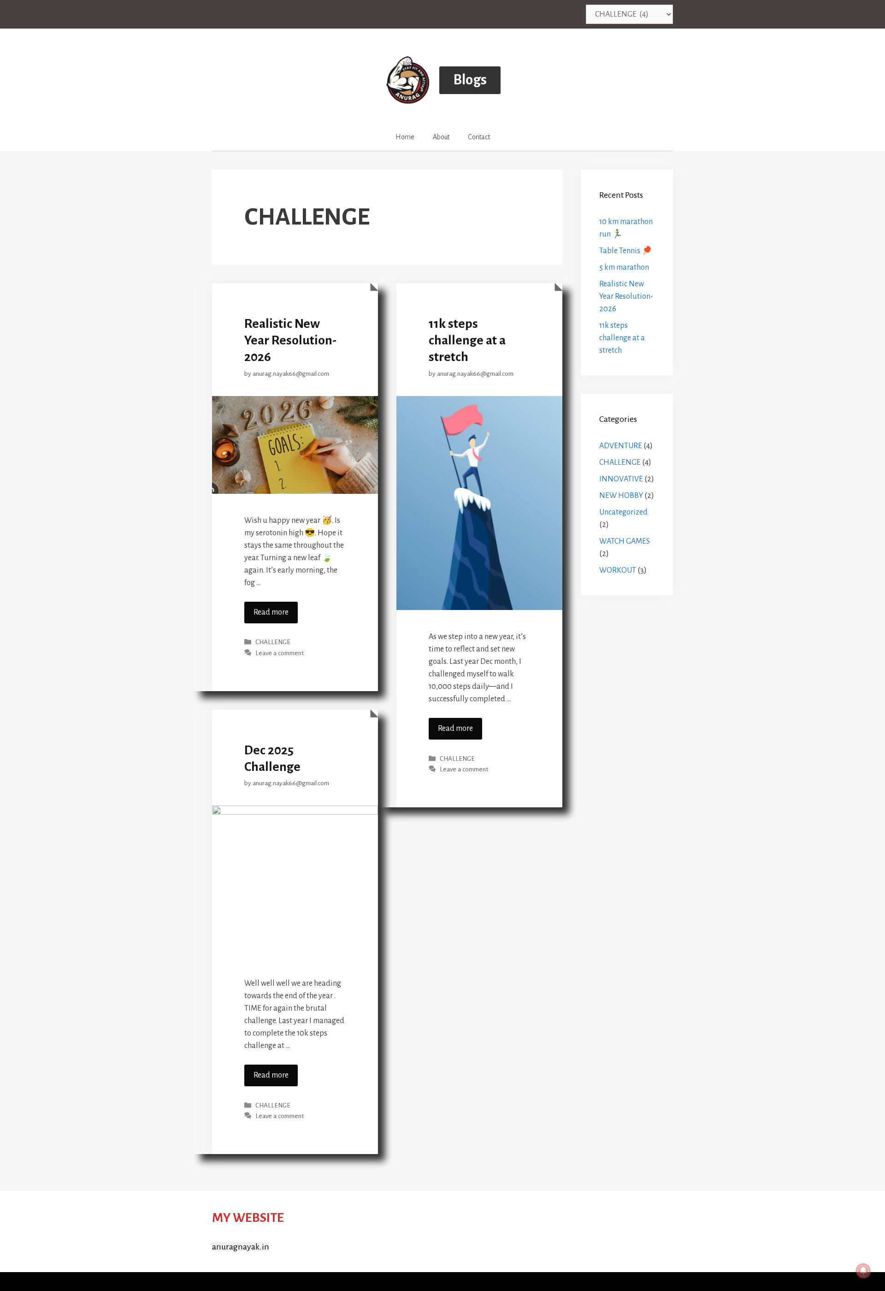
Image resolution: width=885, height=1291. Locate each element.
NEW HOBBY (621, 496)
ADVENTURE (620, 446)
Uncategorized (623, 512)
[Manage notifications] (863, 1270)
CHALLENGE (272, 642)
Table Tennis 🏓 (625, 251)
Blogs (470, 80)
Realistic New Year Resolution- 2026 (290, 340)
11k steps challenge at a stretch (467, 340)
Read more (271, 612)
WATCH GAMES (624, 541)
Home (404, 137)
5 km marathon (624, 267)
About (441, 137)
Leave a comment (279, 653)
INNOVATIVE (621, 479)
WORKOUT (617, 570)
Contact (479, 137)
